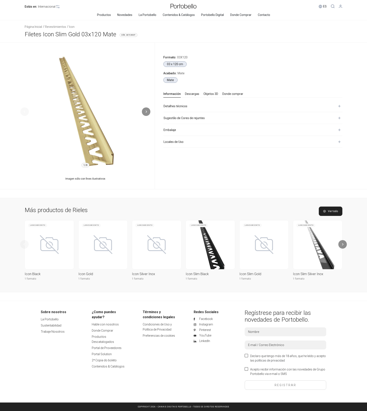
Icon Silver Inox (143, 274)
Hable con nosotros (105, 324)
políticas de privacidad (270, 360)
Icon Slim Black (197, 274)
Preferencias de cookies (159, 335)
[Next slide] (146, 111)
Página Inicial (33, 26)
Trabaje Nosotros (53, 331)
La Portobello (50, 319)
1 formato (30, 278)
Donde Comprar (102, 330)
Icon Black (33, 274)
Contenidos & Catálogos (108, 366)
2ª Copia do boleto (104, 360)
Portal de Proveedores (106, 348)
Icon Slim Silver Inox (308, 274)
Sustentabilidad (51, 325)
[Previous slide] (24, 111)
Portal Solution (102, 354)
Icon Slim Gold (250, 274)
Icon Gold (85, 274)
